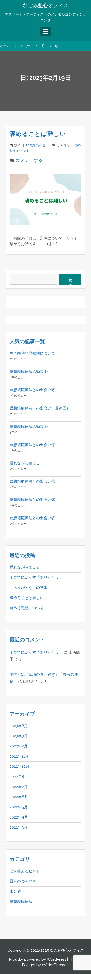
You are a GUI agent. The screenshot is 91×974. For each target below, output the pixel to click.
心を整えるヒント (25, 871)
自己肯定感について (27, 608)
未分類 (15, 891)
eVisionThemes (55, 965)
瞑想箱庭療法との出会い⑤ (32, 390)
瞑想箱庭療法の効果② (29, 426)
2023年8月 (19, 726)
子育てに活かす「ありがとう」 (36, 577)
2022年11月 (19, 756)
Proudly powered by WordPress (37, 959)
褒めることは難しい (38, 133)
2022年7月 (19, 786)
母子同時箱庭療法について (32, 353)
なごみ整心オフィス (45, 5)
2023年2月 (19, 746)
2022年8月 (19, 776)
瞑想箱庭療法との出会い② (32, 499)
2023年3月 (19, 736)
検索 (70, 281)
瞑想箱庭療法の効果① (29, 371)
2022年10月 (19, 766)
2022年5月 (19, 807)
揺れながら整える (25, 463)
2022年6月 (19, 797)
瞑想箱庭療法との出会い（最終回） (40, 408)
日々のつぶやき (23, 881)
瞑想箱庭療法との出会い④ (32, 445)
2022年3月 (19, 827)
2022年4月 (19, 817)
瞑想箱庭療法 (21, 901)
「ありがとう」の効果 (29, 587)
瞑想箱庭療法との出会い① (32, 481)
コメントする (29, 160)
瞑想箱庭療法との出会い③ (32, 518)
